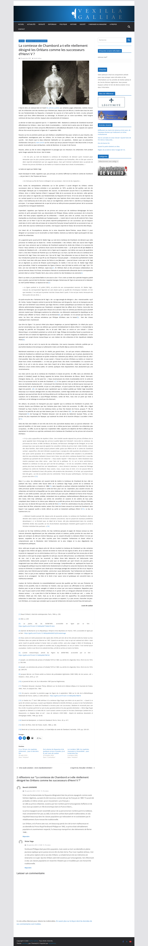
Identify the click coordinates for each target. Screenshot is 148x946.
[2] (82, 273)
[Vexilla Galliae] (74, 7)
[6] (24, 340)
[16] (48, 526)
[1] (53, 268)
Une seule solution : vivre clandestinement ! (35, 768)
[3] (49, 283)
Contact (21, 29)
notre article (40, 142)
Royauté (42, 24)
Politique (63, 24)
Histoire (73, 24)
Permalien (46, 791)
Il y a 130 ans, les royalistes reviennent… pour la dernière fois (29, 751)
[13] (50, 486)
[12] (36, 476)
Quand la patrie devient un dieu (109, 146)
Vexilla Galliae (37, 58)
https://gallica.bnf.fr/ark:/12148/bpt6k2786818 (65, 696)
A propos (113, 24)
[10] (28, 414)
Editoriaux (52, 24)
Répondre (26, 836)
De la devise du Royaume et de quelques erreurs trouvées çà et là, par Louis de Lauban (54, 751)
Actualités (31, 24)
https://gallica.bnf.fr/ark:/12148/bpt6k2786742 (34, 655)
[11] (20, 419)
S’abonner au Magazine (98, 24)
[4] (59, 315)
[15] (83, 509)
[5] (78, 317)
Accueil (21, 24)
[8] (33, 389)
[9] (70, 411)
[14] (59, 504)
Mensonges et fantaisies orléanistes (36, 41)
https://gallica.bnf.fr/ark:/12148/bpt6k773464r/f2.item (37, 626)
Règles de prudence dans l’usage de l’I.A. (111, 150)
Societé (82, 24)
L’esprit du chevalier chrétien (81, 768)
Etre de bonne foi (104, 143)
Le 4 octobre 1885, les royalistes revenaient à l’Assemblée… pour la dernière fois (78, 751)
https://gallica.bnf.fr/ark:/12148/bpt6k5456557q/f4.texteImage (45, 633)
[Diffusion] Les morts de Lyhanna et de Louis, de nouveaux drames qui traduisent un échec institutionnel (114, 132)
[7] (56, 381)
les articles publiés (53, 108)
